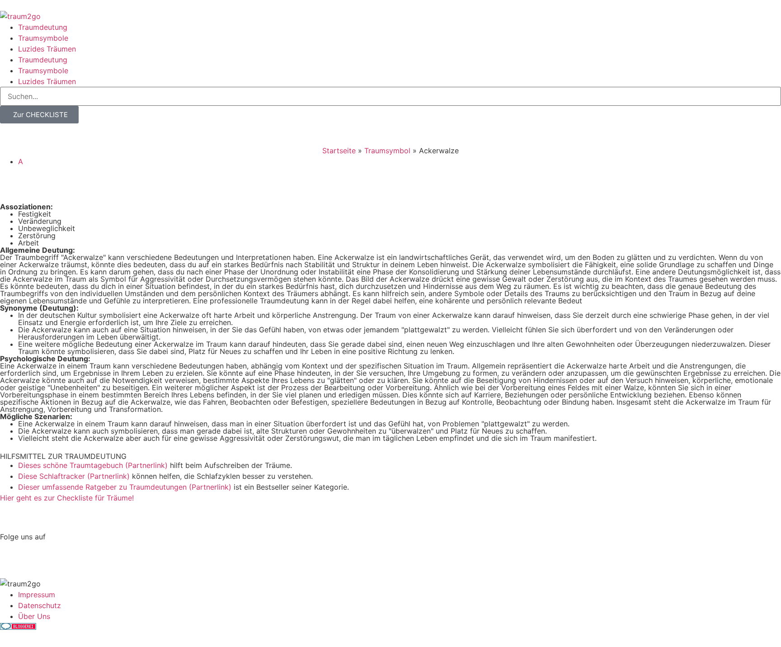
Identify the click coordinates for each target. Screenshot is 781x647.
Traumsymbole (43, 38)
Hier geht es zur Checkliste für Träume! (67, 497)
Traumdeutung (42, 27)
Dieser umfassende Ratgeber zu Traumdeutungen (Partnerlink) (124, 486)
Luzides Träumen (47, 48)
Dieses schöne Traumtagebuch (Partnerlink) (93, 465)
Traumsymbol (387, 150)
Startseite (339, 150)
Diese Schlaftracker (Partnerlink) (74, 476)
